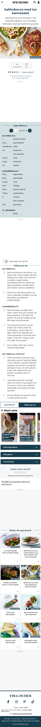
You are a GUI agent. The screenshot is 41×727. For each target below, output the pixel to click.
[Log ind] (38, 2)
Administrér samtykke (31, 721)
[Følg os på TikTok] (33, 702)
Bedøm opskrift (28, 72)
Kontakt (7, 719)
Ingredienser (9, 405)
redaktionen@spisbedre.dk (22, 714)
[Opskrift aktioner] (17, 561)
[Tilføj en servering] (30, 131)
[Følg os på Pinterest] (25, 702)
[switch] (5, 261)
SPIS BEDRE (20, 2)
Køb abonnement (28, 719)
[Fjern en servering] (11, 131)
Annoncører (16, 719)
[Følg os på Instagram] (17, 702)
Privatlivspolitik (16, 721)
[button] (9, 427)
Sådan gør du (30, 405)
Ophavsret (5, 721)
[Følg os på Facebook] (8, 702)
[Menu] (5, 2)
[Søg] (34, 2)
